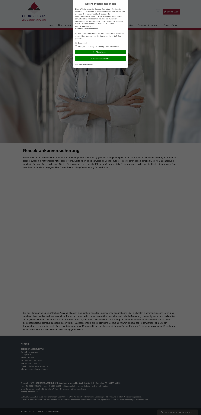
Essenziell (82, 43)
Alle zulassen (101, 52)
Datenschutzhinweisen (84, 26)
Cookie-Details (80, 64)
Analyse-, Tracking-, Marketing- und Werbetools (98, 46)
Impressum (89, 64)
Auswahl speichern (101, 58)
